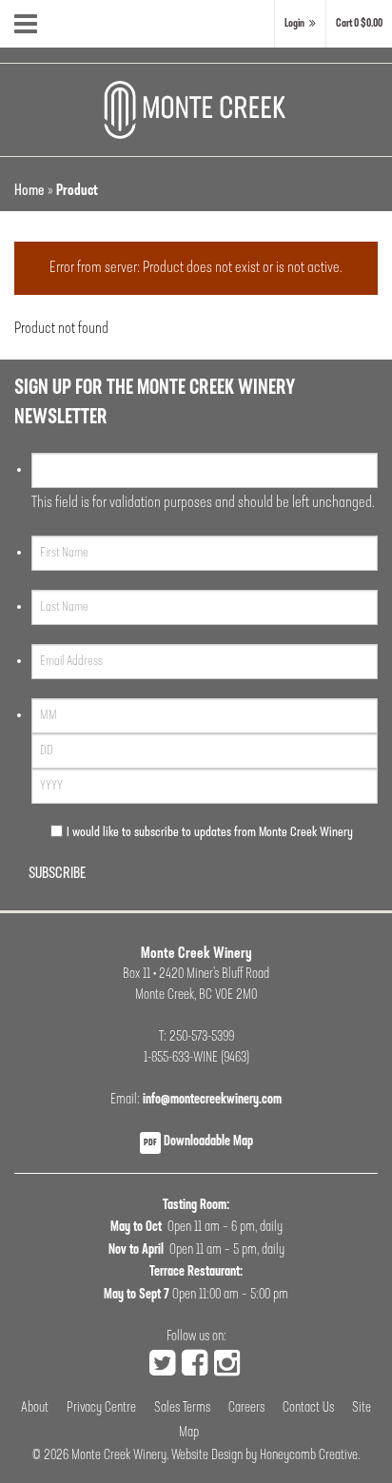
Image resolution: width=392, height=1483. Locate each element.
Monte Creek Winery (119, 1456)
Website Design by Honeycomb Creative (264, 1456)
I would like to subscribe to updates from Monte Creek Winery (210, 833)
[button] (359, 23)
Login (294, 23)
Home (29, 191)
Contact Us (308, 1408)
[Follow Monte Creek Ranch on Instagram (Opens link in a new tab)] (227, 1366)
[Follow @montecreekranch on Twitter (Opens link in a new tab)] (162, 1366)
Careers (246, 1408)
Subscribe (57, 874)
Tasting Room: (196, 1206)
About (35, 1408)
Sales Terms (182, 1408)
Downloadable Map (198, 1142)
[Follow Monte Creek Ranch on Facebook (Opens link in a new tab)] (194, 1366)
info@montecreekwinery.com (212, 1100)
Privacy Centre (101, 1408)
